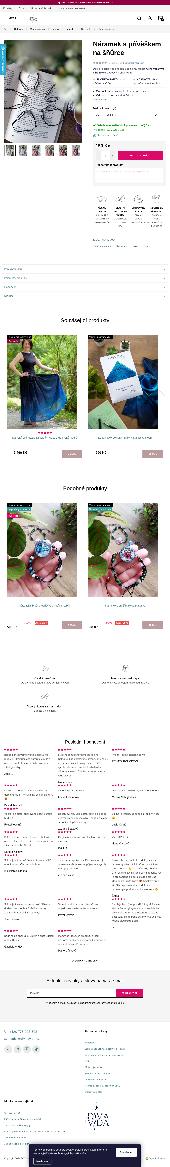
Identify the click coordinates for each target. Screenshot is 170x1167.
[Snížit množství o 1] (98, 155)
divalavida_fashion (18, 1049)
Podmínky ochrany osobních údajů (102, 1085)
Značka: (104, 240)
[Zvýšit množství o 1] (112, 155)
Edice (21, 8)
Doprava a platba (93, 1091)
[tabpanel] (44, 400)
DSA (87, 1061)
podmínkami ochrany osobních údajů (102, 1003)
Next (162, 396)
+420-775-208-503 (23, 1031)
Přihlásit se (130, 993)
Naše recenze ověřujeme (72, 8)
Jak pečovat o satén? (15, 1137)
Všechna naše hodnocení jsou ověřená (105, 1054)
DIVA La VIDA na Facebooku (8, 1049)
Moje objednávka (93, 1067)
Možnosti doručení (107, 135)
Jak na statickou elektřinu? (17, 1143)
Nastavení (42, 1161)
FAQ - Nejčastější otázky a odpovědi (22, 1119)
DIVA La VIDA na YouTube (27, 1049)
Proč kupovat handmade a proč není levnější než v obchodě (35, 1131)
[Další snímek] (80, 150)
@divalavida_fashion (36, 1049)
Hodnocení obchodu (41, 8)
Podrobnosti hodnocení (133, 63)
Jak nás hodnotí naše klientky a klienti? (105, 1048)
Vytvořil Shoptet (157, 1158)
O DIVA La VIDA (12, 1112)
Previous (7, 396)
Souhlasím (126, 1152)
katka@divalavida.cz (25, 1038)
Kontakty (7, 8)
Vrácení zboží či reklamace (98, 1073)
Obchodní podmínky (95, 1079)
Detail (72, 453)
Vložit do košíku (140, 155)
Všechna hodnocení (85, 960)
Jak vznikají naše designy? (17, 1125)
